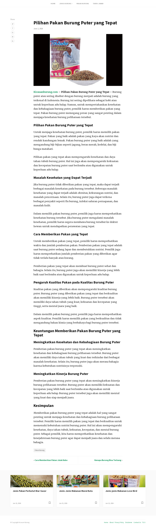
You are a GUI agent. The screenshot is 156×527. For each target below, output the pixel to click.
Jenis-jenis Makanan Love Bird (121, 490)
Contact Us (137, 522)
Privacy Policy (119, 522)
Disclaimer (128, 522)
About (112, 522)
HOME (53, 4)
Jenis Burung (65, 4)
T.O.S (143, 522)
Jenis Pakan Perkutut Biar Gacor (29, 490)
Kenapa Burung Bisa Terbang (107, 460)
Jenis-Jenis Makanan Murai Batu (76, 490)
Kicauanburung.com (46, 91)
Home (106, 522)
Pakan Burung (83, 4)
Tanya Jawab (98, 4)
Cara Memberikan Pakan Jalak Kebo (51, 460)
